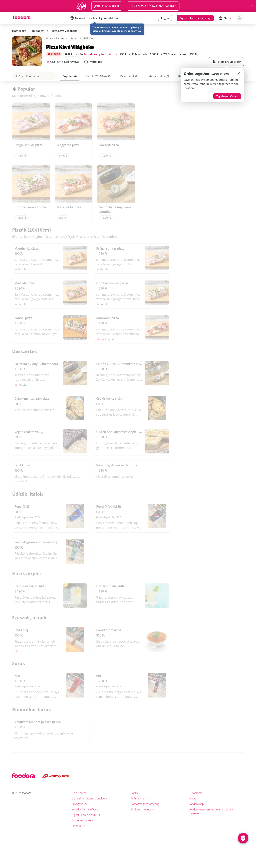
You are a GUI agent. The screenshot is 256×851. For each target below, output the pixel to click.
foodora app (196, 804)
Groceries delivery (82, 820)
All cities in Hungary (142, 809)
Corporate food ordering (145, 804)
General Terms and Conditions (90, 798)
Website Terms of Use (85, 809)
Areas (192, 798)
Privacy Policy (79, 804)
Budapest (38, 31)
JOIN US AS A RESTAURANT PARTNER (153, 6)
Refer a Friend (139, 798)
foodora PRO (79, 826)
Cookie (135, 793)
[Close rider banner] (251, 6)
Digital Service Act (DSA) (86, 815)
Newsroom (195, 793)
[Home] (21, 18)
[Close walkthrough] (238, 73)
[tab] (69, 76)
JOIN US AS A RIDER (106, 6)
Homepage (19, 31)
